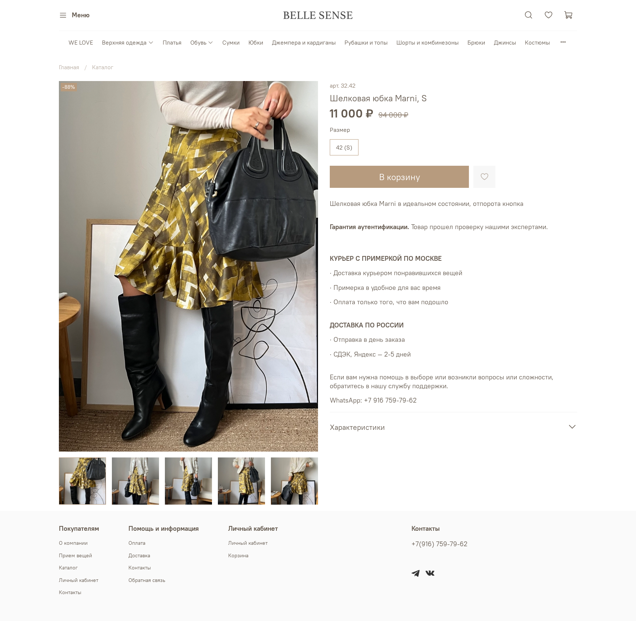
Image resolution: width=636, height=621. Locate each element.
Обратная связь (146, 580)
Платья (172, 42)
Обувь (198, 42)
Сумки (231, 42)
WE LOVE (80, 42)
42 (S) (344, 147)
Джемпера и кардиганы (304, 42)
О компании (73, 543)
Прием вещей (75, 555)
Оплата (136, 543)
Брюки (476, 42)
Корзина (238, 555)
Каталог (102, 67)
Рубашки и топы (366, 42)
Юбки (255, 42)
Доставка (139, 555)
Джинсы (505, 42)
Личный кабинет (78, 580)
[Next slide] (306, 266)
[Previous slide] (71, 266)
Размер (340, 129)
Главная (69, 67)
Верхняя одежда (124, 42)
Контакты (70, 592)
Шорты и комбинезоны (427, 42)
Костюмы (537, 42)
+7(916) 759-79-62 (439, 544)
